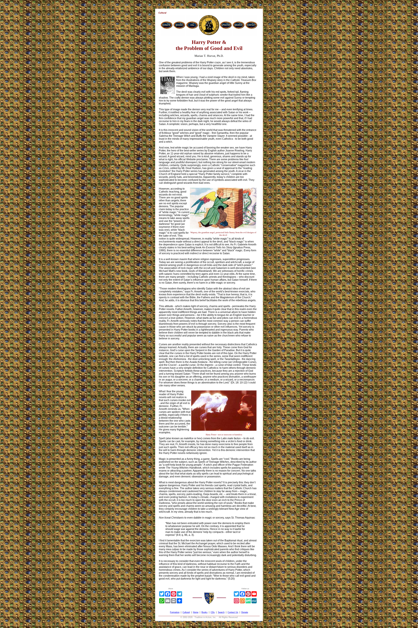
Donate (244, 612)
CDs (213, 612)
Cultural (186, 612)
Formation (174, 612)
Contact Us (233, 612)
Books (204, 612)
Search (221, 612)
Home (195, 612)
